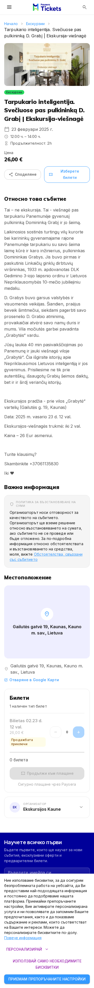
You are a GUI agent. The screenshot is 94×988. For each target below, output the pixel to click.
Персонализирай (27, 949)
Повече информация (23, 938)
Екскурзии (35, 23)
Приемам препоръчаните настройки (47, 979)
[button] (47, 807)
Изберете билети (64, 174)
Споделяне (23, 174)
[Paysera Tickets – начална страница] (47, 7)
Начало (11, 23)
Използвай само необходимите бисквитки (47, 964)
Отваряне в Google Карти (31, 680)
